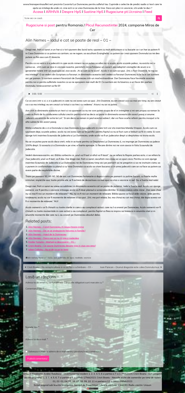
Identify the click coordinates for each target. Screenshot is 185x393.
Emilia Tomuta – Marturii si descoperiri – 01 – (52, 241)
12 (108, 381)
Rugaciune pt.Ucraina (124, 11)
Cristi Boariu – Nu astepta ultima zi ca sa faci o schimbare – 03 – (60, 267)
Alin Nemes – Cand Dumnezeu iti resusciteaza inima (56, 226)
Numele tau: (32, 327)
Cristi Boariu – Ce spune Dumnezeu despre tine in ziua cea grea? (62, 245)
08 (81, 381)
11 (93, 381)
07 (77, 381)
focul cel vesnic (46, 257)
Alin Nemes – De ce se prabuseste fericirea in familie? (57, 230)
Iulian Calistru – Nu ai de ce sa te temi (48, 249)
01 (54, 381)
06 (73, 381)
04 (65, 381)
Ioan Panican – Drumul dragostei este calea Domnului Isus (129, 267)
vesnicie (87, 257)
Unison (147, 385)
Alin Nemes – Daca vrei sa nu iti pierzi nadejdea (53, 238)
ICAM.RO (122, 385)
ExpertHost (92, 385)
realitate (79, 257)
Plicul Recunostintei (102, 25)
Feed (148, 11)
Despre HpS (71, 11)
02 (58, 381)
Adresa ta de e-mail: (36, 339)
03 (62, 381)
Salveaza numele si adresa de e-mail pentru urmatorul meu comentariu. (64, 351)
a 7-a (116, 373)
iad (55, 257)
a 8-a (72, 377)
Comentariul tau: (34, 288)
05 (69, 381)
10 (89, 381)
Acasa (38, 11)
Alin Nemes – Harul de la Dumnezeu (47, 234)
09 (85, 381)
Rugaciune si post (40, 25)
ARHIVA (52, 11)
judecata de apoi (66, 257)
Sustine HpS (93, 11)
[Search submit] (159, 18)
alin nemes (32, 257)
